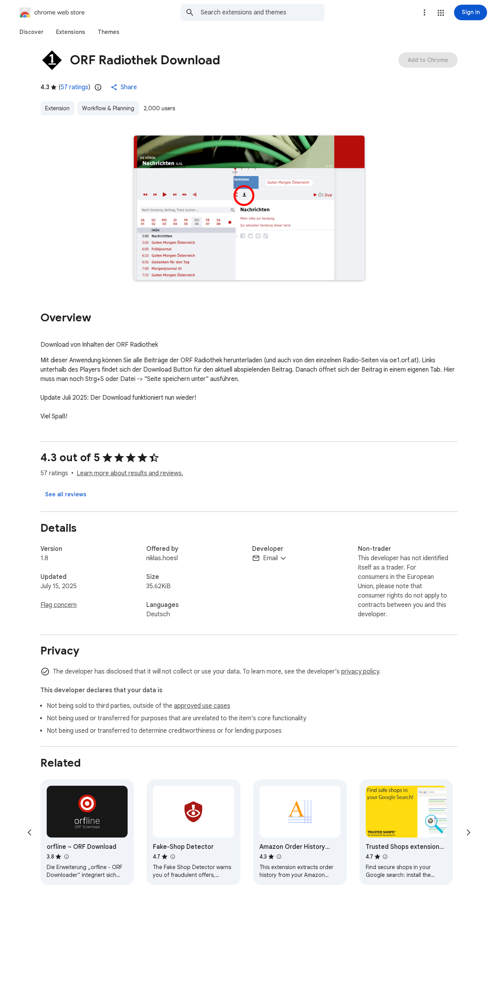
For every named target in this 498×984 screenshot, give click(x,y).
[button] (441, 13)
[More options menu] (424, 12)
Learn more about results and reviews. (130, 473)
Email (270, 558)
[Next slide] (468, 832)
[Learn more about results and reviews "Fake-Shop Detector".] (172, 856)
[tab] (31, 32)
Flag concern (58, 605)
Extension (57, 108)
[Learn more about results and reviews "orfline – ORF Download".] (66, 856)
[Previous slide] (29, 832)
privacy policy (360, 671)
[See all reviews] (65, 494)
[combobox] (262, 12)
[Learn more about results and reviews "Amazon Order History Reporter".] (279, 856)
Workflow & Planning (108, 108)
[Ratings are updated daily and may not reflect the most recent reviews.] (98, 87)
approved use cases (202, 706)
